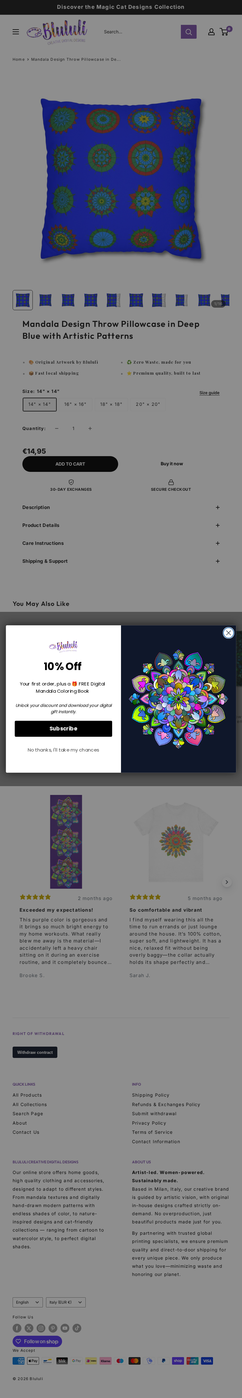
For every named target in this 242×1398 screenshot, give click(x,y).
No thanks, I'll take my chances (63, 750)
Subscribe (63, 728)
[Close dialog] (228, 633)
